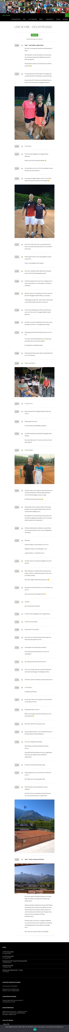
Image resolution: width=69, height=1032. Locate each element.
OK (35, 1029)
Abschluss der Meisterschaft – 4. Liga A (13, 970)
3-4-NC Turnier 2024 (8, 956)
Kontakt (58, 19)
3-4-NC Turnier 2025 (32, 19)
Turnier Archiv (49, 19)
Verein (40, 19)
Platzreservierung (16, 19)
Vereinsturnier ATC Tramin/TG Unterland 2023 (15, 961)
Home (24, 19)
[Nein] (67, 1028)
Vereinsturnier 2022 (8, 965)
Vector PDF (6, 1024)
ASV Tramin (65, 19)
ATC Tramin (6, 15)
